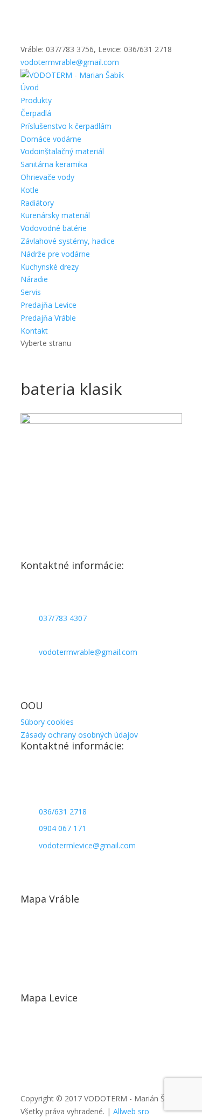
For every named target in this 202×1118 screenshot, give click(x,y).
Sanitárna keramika (53, 164)
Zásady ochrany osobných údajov (79, 735)
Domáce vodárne (50, 139)
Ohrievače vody (47, 177)
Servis (30, 292)
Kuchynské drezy (49, 267)
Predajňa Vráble (48, 318)
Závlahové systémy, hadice (67, 241)
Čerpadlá (35, 113)
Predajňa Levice (48, 305)
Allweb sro (131, 1111)
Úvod (29, 87)
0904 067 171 (62, 828)
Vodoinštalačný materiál (62, 151)
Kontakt (34, 331)
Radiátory (37, 203)
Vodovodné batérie (53, 228)
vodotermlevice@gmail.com (87, 845)
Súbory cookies (47, 722)
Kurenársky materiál (55, 215)
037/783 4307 (63, 618)
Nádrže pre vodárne (55, 254)
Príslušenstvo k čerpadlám (66, 126)
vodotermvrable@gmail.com (88, 652)
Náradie (34, 279)
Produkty (36, 100)
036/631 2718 (63, 811)
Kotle (29, 190)
